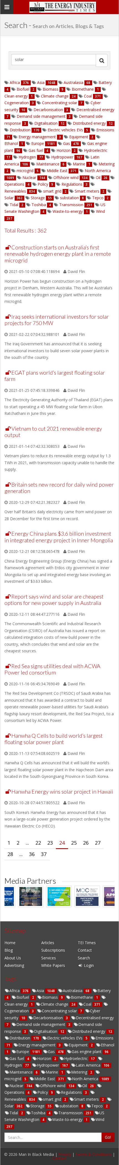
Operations (14, 184)
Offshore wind (66, 177)
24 (62, 842)
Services (48, 957)
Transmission (71, 204)
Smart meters (87, 191)
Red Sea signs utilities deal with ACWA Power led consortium (52, 669)
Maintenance (48, 164)
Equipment (78, 136)
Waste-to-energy (67, 211)
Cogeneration (17, 102)
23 (50, 842)
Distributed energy (89, 123)
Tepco (98, 197)
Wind (100, 211)
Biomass (51, 89)
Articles (47, 942)
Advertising (14, 965)
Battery (104, 82)
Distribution (20, 129)
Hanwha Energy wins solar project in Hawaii (62, 791)
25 (74, 842)
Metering (106, 164)
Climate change (55, 96)
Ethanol (11, 143)
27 (97, 842)
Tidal (14, 204)
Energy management (37, 136)
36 (32, 854)
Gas (66, 143)
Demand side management (41, 116)
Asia (41, 82)
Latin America (89, 1065)
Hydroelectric (95, 150)
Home (9, 942)
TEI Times (87, 942)
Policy (43, 184)
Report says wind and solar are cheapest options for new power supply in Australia (54, 599)
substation (69, 197)
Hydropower (62, 157)
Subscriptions (53, 950)
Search (84, 957)
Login (88, 965)
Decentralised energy (94, 109)
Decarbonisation (48, 109)
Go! (108, 1137)
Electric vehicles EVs (65, 129)
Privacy (64, 1154)
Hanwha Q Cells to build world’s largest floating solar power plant (53, 738)
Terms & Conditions (94, 1154)
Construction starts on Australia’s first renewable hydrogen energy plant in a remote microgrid (57, 254)
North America (97, 170)
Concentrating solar (59, 102)
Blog (8, 950)
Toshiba (38, 204)
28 (10, 854)
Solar (9, 197)
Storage (38, 197)
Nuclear (29, 177)
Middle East (57, 170)
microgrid (25, 170)
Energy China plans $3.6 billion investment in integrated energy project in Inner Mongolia (58, 536)
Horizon (63, 150)
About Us (12, 957)
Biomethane (83, 89)
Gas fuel (35, 150)
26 (86, 842)
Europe (37, 143)
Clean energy (16, 96)
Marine (79, 164)
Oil (98, 177)
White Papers (53, 965)
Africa (15, 82)
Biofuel (22, 89)
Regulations (72, 184)
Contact (85, 950)
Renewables (15, 191)
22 (38, 842)
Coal (88, 96)
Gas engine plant (87, 1051)
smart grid (52, 191)
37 (43, 854)
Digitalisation (46, 123)
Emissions (104, 129)
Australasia (73, 82)
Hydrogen (27, 157)
